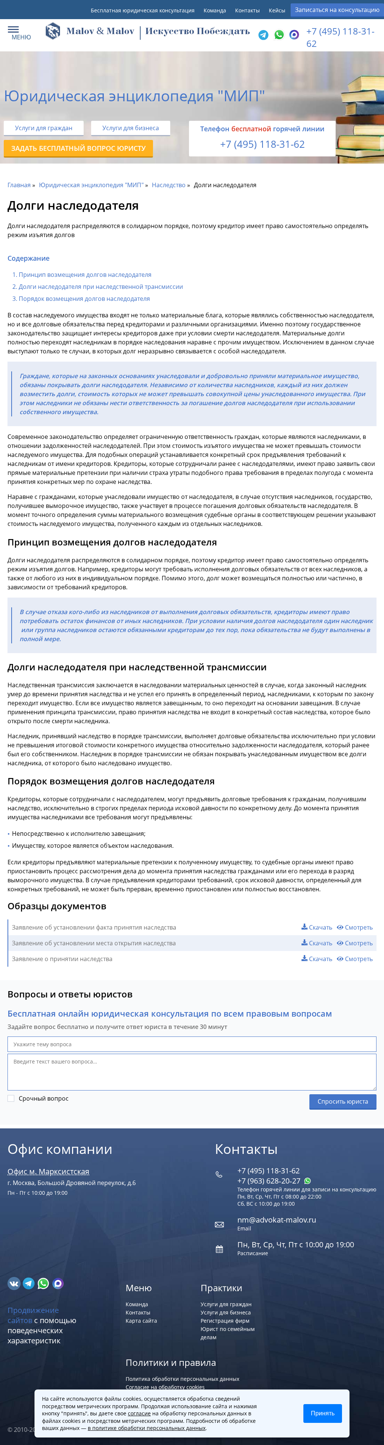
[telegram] (263, 35)
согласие (139, 1413)
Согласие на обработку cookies (165, 1387)
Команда (215, 10)
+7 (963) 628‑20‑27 (269, 1181)
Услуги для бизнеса (130, 128)
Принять (322, 1413)
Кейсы (277, 10)
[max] (57, 1283)
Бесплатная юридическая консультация (143, 10)
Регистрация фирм (225, 1320)
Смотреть (358, 927)
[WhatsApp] (278, 35)
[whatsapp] (44, 1283)
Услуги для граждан (43, 128)
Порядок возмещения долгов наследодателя (84, 298)
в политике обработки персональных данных (147, 1427)
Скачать (320, 927)
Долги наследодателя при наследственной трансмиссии (101, 286)
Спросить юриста (343, 1101)
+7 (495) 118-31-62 (262, 144)
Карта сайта (141, 1320)
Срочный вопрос (44, 1098)
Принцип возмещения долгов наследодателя (85, 274)
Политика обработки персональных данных (182, 1378)
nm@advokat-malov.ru (276, 1220)
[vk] (15, 1283)
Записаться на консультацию (337, 10)
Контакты (247, 10)
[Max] (293, 35)
